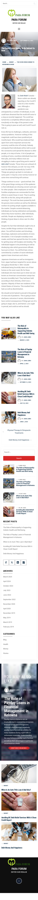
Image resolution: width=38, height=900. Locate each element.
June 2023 (7, 595)
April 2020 (7, 609)
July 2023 (6, 590)
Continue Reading (18, 748)
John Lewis (13, 40)
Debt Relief (24, 96)
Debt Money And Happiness (13, 554)
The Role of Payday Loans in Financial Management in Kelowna (25, 483)
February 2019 (8, 627)
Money (11, 44)
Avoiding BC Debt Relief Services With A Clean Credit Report (26, 394)
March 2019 (7, 622)
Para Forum (19, 19)
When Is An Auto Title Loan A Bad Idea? (24, 497)
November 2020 (9, 604)
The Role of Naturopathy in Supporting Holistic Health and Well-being (25, 469)
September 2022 (9, 599)
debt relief (5, 164)
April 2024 (7, 581)
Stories (5, 653)
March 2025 (7, 577)
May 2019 (7, 618)
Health (6, 44)
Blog (4, 640)
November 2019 (9, 613)
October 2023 (8, 586)
